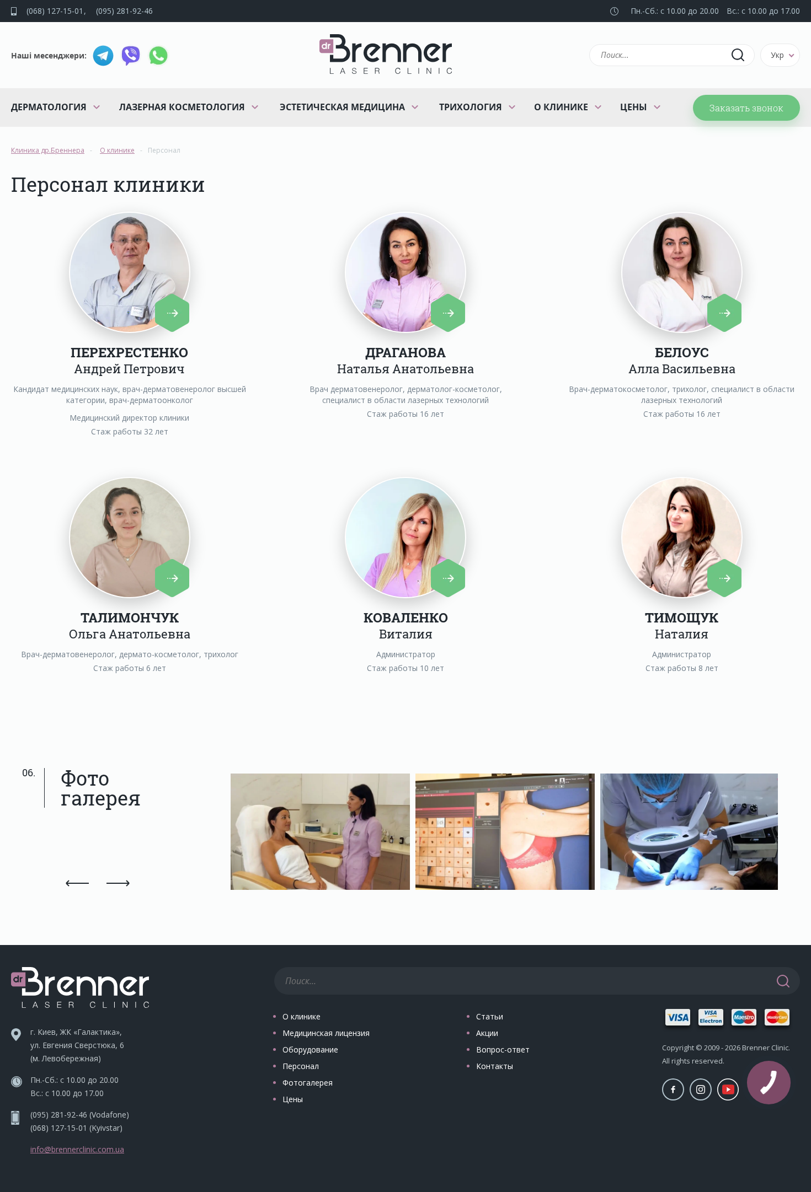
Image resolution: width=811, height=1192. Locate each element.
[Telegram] (103, 56)
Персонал (300, 1066)
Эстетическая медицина (342, 107)
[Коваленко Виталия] (405, 537)
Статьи (489, 1016)
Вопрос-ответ (503, 1049)
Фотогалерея (307, 1082)
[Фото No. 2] (507, 834)
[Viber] (131, 56)
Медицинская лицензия (326, 1033)
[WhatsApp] (158, 56)
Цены (633, 107)
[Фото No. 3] (692, 834)
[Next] (118, 883)
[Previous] (77, 883)
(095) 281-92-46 (124, 11)
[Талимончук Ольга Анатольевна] (129, 537)
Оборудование (310, 1049)
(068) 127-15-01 (54, 11)
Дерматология (49, 107)
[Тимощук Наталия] (681, 537)
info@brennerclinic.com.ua (77, 1149)
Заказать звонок (746, 108)
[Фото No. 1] (323, 834)
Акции (487, 1033)
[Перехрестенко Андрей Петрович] (129, 272)
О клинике (561, 107)
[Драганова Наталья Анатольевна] (405, 272)
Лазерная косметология (182, 107)
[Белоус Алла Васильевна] (681, 272)
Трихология (470, 107)
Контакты (494, 1066)
